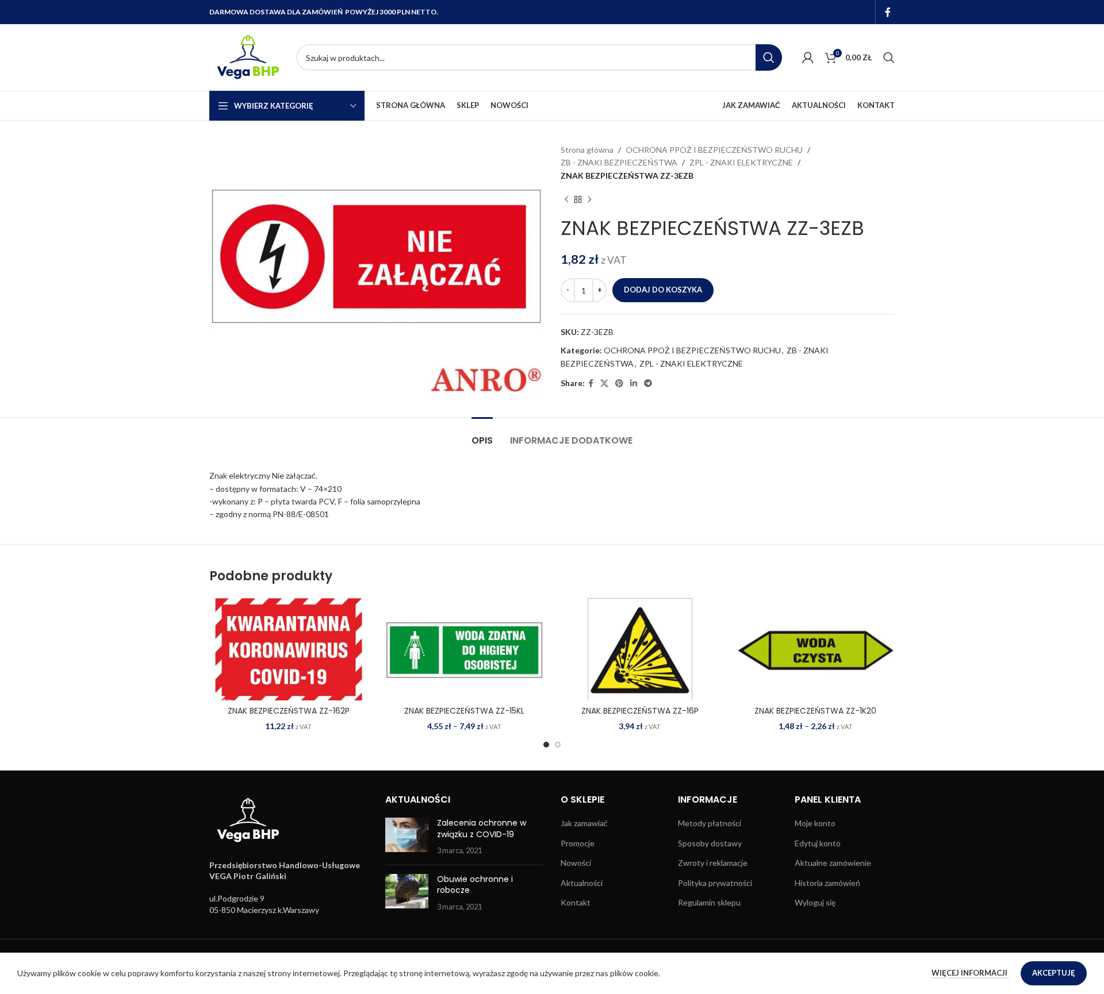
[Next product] (589, 199)
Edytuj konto (818, 843)
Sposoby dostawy (710, 843)
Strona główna (587, 150)
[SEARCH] (769, 57)
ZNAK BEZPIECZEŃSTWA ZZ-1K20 (815, 710)
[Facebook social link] (888, 12)
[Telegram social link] (648, 383)
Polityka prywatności (715, 883)
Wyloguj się (815, 902)
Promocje (578, 843)
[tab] (482, 434)
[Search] (888, 57)
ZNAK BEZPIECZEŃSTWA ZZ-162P (289, 710)
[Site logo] (247, 56)
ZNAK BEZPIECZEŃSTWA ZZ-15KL (464, 710)
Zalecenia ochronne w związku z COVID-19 (481, 828)
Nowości (576, 863)
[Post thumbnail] (406, 837)
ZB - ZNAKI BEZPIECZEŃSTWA (619, 162)
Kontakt (576, 902)
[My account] (807, 57)
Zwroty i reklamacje (712, 863)
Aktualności (582, 883)
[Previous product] (566, 199)
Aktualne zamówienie (833, 863)
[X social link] (604, 383)
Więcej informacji (970, 972)
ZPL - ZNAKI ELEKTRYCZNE (741, 162)
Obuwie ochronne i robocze (475, 884)
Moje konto (815, 823)
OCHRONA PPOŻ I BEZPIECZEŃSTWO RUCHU (714, 150)
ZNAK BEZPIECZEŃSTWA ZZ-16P (640, 710)
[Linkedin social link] (634, 383)
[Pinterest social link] (619, 383)
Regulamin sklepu (709, 902)
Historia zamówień (827, 883)
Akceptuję (1053, 972)
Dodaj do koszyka (663, 289)
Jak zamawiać (584, 823)
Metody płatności (709, 823)
